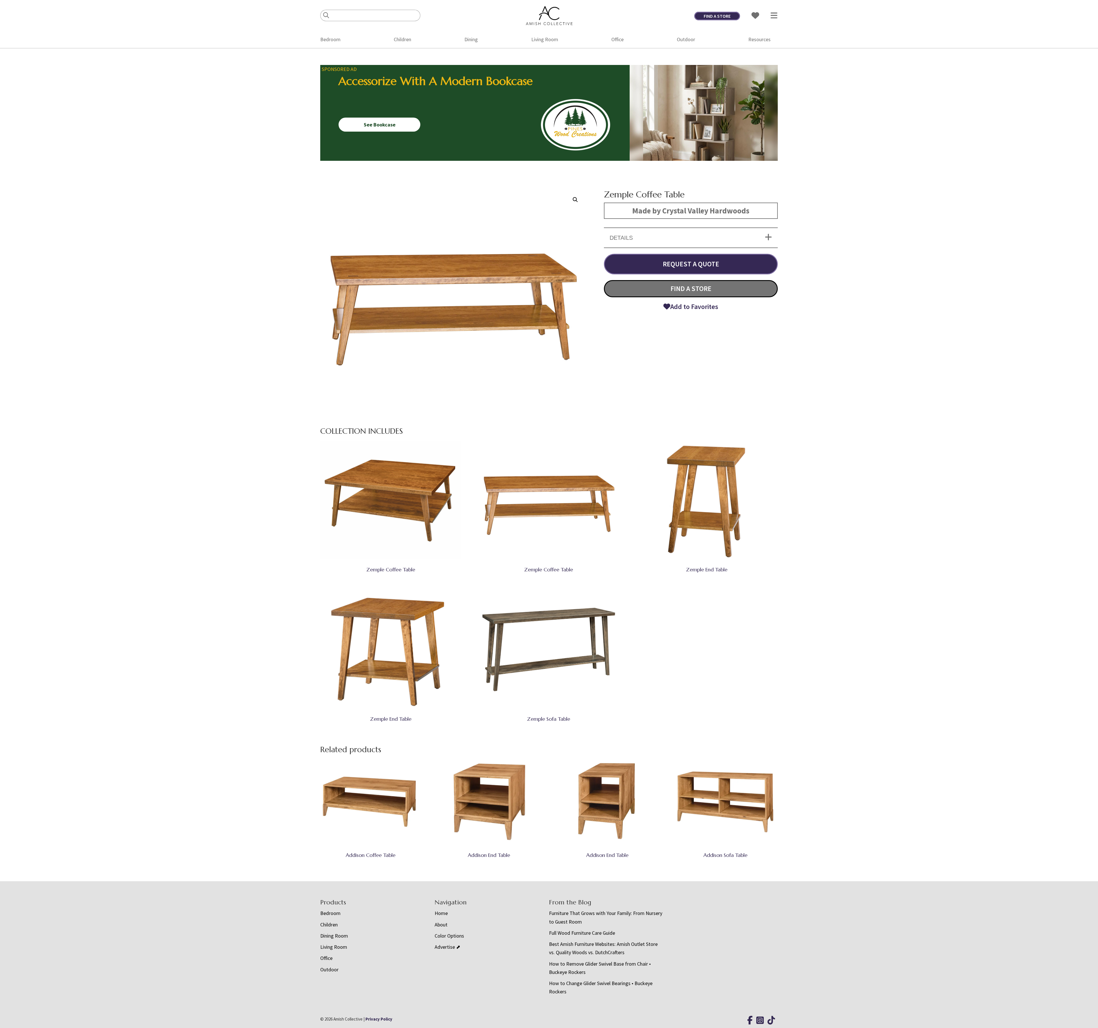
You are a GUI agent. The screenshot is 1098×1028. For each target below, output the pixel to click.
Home (441, 913)
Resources (759, 39)
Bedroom (330, 39)
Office (617, 39)
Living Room (544, 39)
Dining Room (334, 935)
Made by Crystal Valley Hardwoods (690, 210)
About (441, 924)
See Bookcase (379, 124)
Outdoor (686, 39)
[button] (575, 200)
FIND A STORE (717, 16)
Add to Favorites (694, 306)
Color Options (449, 935)
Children (402, 39)
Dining (471, 39)
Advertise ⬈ (447, 947)
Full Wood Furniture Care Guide (582, 933)
